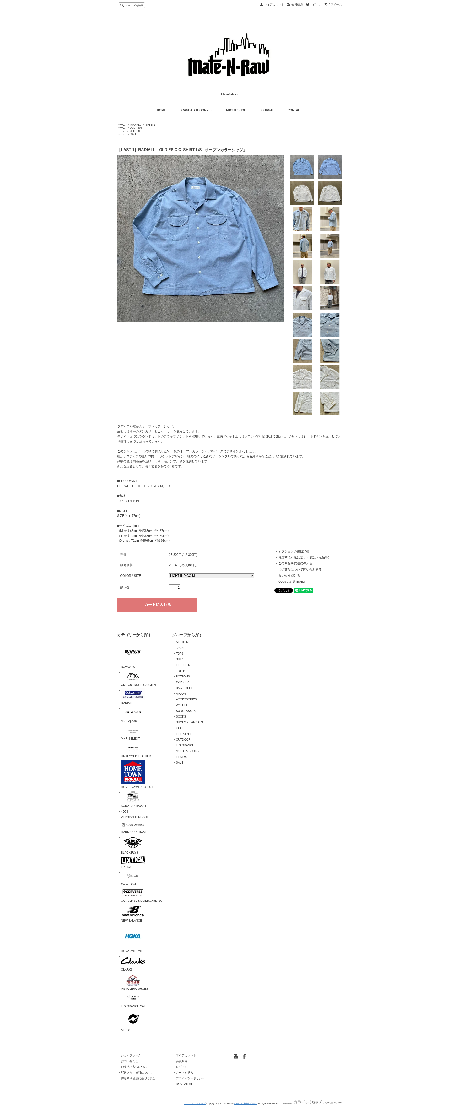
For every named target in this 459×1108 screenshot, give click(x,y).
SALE (133, 134)
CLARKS (127, 969)
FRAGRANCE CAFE (134, 1006)
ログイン (316, 4)
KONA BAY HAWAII (133, 806)
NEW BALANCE (131, 920)
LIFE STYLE (184, 734)
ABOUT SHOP (236, 110)
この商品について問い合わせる (300, 569)
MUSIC (125, 1030)
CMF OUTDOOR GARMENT (139, 685)
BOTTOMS (183, 676)
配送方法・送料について (137, 1072)
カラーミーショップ (195, 1103)
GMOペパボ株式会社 (245, 1103)
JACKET (181, 648)
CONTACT (295, 110)
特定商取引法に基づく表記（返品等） (304, 557)
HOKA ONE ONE (132, 951)
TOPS (180, 653)
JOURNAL (267, 110)
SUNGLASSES (186, 711)
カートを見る (184, 1072)
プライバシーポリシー (190, 1078)
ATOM (188, 1084)
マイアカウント (274, 4)
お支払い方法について (135, 1067)
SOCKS (181, 716)
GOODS (181, 728)
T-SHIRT (181, 670)
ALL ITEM (136, 127)
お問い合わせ (129, 1061)
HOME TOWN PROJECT (137, 787)
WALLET (181, 705)
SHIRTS (150, 124)
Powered (288, 1103)
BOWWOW (128, 667)
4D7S (124, 811)
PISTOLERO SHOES (134, 988)
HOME (161, 110)
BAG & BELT (184, 688)
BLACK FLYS (129, 852)
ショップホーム (131, 1055)
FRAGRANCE (185, 745)
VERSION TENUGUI (134, 817)
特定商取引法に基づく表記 (138, 1078)
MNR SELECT (130, 738)
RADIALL (135, 124)
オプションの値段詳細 (293, 551)
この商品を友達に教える (295, 563)
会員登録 (297, 4)
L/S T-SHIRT (184, 665)
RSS (179, 1084)
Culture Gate (129, 884)
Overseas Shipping (291, 581)
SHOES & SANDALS (189, 722)
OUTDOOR (183, 739)
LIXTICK (126, 866)
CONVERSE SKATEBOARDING (141, 900)
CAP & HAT (183, 682)
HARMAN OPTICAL (134, 832)
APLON (181, 693)
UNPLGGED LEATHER (136, 756)
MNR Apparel (129, 721)
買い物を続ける (289, 575)
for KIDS (181, 757)
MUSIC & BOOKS (187, 751)
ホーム (122, 124)
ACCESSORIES (186, 699)
